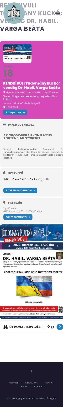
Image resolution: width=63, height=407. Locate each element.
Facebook (13, 383)
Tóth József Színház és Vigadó (26, 179)
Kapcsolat (49, 383)
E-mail (24, 386)
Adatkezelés (31, 383)
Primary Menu (57, 13)
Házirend (37, 386)
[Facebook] (31, 371)
